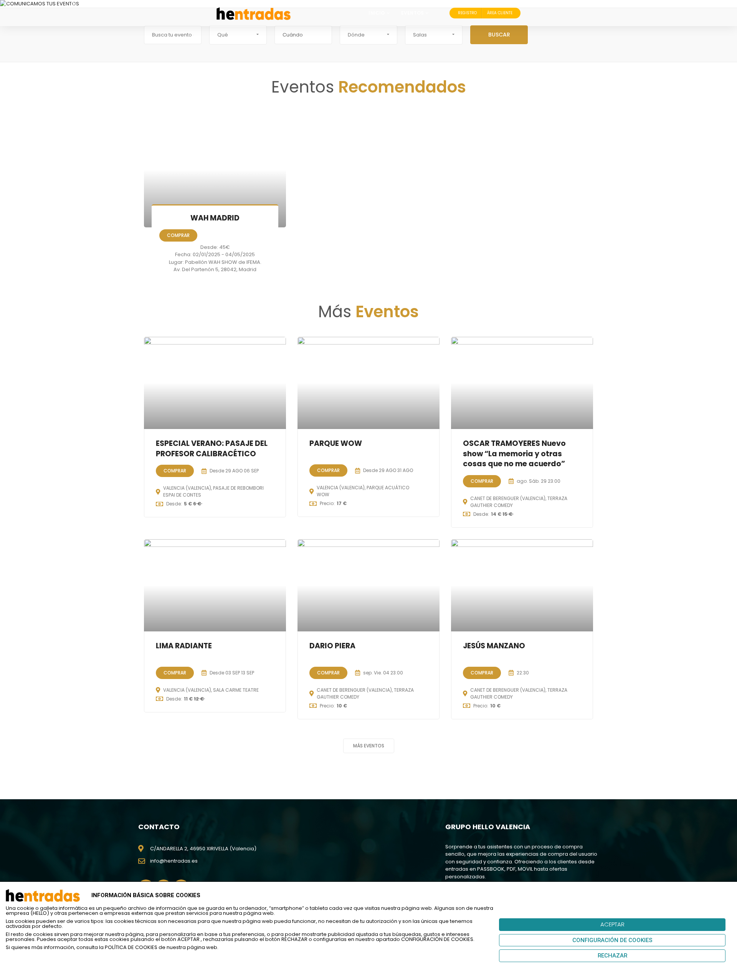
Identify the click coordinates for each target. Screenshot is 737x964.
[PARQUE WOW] (368, 383)
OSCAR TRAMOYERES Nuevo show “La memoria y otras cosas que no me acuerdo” (514, 453)
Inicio (376, 13)
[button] (238, 35)
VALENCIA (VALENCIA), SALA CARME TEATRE (211, 690)
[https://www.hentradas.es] (253, 13)
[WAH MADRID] (215, 169)
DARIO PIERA (332, 646)
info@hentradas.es (174, 861)
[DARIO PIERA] (368, 585)
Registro (467, 12)
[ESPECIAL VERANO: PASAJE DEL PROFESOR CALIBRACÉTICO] (215, 383)
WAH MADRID (215, 218)
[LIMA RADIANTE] (215, 585)
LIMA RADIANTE (184, 646)
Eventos (412, 13)
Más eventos (368, 745)
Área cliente (499, 12)
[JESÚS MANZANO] (522, 585)
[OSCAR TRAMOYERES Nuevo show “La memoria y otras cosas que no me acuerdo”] (522, 383)
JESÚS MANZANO (494, 646)
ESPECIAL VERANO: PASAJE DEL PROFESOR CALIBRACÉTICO (212, 448)
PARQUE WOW (335, 443)
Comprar (178, 235)
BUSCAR (499, 34)
